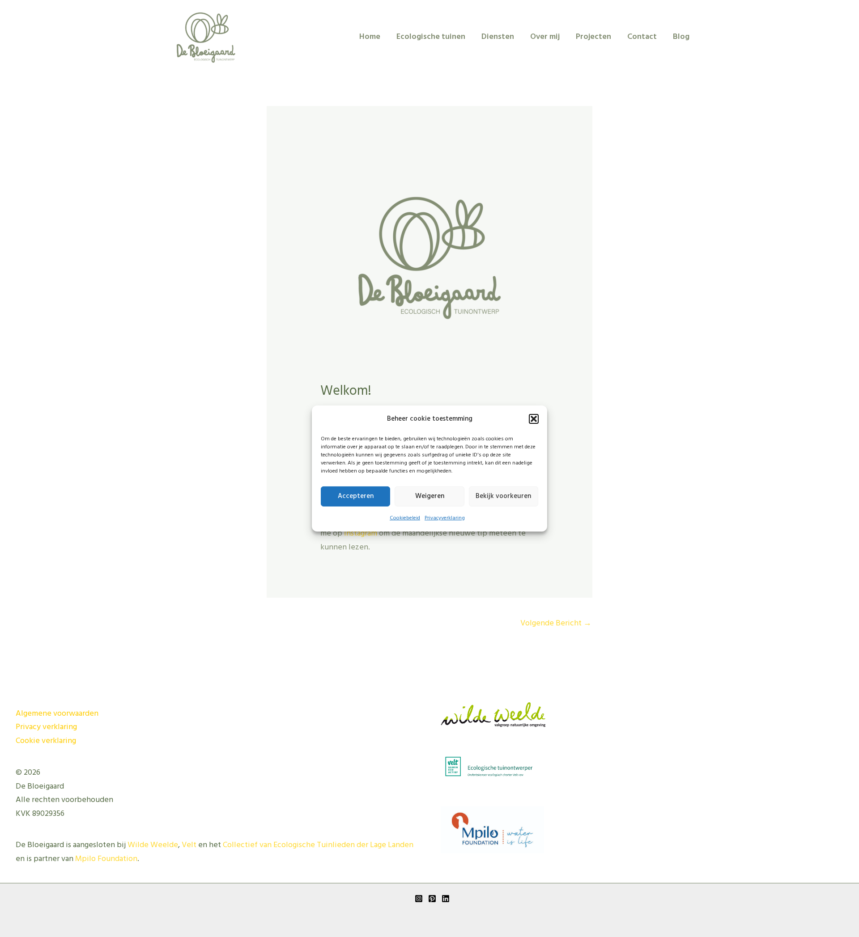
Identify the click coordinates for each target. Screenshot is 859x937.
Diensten (497, 36)
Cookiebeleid (405, 518)
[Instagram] (419, 899)
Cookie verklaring (46, 740)
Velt (189, 845)
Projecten (593, 36)
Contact (642, 36)
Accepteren (356, 496)
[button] (533, 418)
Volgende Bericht (555, 623)
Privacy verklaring (46, 727)
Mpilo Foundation (106, 859)
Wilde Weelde (153, 845)
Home (369, 36)
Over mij (545, 36)
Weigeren (429, 496)
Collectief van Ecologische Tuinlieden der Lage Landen (318, 845)
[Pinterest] (432, 899)
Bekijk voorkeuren (503, 496)
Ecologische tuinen (430, 36)
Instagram (360, 533)
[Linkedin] (446, 899)
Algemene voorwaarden (57, 713)
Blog (681, 36)
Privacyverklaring (445, 518)
